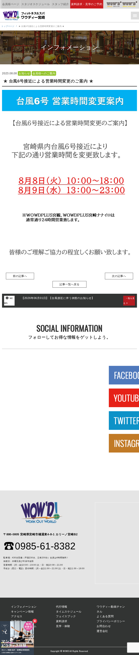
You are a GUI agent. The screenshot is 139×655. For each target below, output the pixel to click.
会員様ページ (10, 4)
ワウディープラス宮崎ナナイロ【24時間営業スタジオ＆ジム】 (130, 4)
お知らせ (24, 73)
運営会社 (102, 631)
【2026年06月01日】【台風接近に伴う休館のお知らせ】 (57, 298)
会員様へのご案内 (44, 73)
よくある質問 (105, 616)
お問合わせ (104, 626)
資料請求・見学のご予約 (86, 4)
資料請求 (61, 621)
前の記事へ (20, 276)
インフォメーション (24, 606)
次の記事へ (119, 276)
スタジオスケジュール (35, 4)
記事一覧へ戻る (69, 284)
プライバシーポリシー (111, 621)
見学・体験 (63, 626)
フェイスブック (66, 616)
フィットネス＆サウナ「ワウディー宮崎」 (24, 15)
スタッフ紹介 (60, 4)
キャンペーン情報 (22, 611)
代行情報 (61, 606)
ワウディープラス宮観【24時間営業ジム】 (114, 4)
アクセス (16, 616)
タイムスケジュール (69, 611)
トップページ (7, 26)
